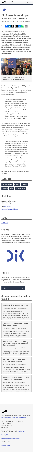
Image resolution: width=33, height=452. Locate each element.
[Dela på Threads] (16, 26)
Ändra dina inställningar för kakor (11, 438)
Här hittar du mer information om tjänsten (13, 417)
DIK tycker (4, 223)
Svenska (3, 445)
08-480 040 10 (9, 207)
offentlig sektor (21, 188)
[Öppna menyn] (13, 2)
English (9, 445)
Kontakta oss (21, 431)
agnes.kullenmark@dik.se (9, 209)
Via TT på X (4, 435)
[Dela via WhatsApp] (22, 26)
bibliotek (24, 184)
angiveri (16, 184)
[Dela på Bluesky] (19, 26)
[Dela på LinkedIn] (9, 26)
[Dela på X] (12, 26)
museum (5, 188)
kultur (11, 188)
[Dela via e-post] (26, 26)
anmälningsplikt (7, 184)
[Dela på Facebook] (6, 26)
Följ (4, 288)
